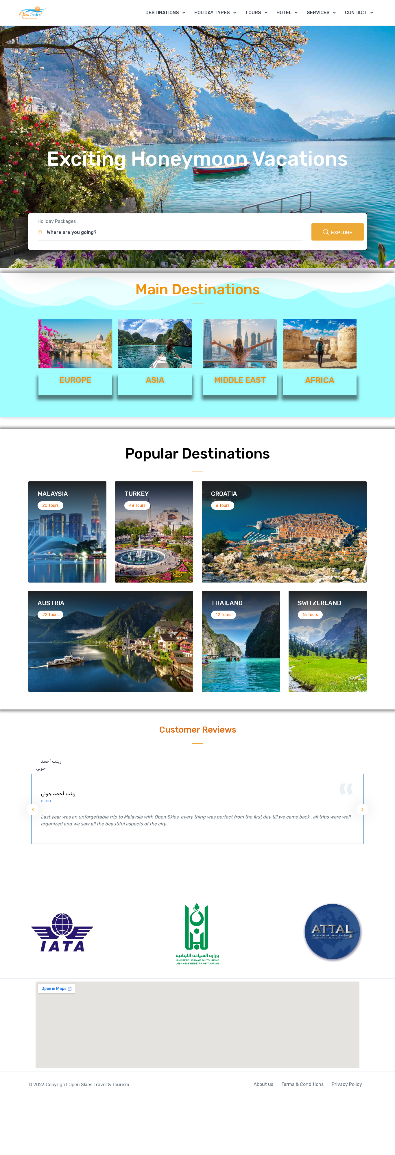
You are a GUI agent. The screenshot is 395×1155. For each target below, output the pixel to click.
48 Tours (137, 505)
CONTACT (356, 12)
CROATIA (224, 493)
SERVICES (318, 12)
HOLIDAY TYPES (212, 12)
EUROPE (75, 380)
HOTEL (283, 12)
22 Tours (50, 614)
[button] (170, 232)
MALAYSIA (53, 493)
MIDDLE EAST (240, 380)
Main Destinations (197, 289)
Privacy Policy (347, 1084)
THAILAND (227, 603)
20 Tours (50, 505)
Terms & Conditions (302, 1084)
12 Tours (223, 614)
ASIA (155, 380)
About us (263, 1084)
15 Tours (310, 614)
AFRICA (319, 380)
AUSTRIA (51, 603)
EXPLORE (341, 232)
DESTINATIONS (162, 12)
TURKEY (136, 493)
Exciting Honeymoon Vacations (197, 159)
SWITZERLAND (319, 603)
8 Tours (223, 505)
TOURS (253, 12)
